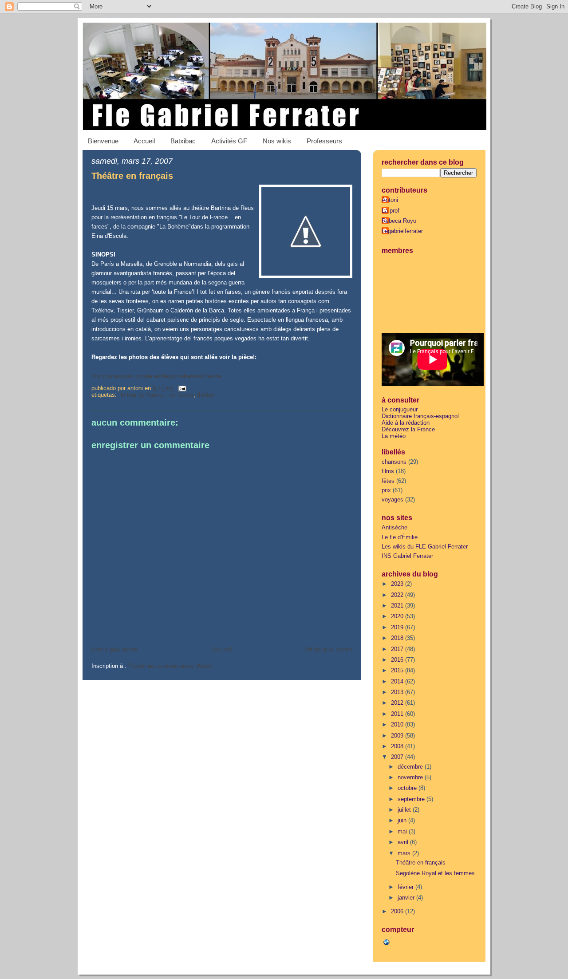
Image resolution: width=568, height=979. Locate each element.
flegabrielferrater (402, 231)
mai (403, 831)
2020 (398, 616)
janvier (407, 897)
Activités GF (229, 141)
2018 (398, 638)
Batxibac (183, 141)
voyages (392, 499)
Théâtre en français (132, 176)
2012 (398, 702)
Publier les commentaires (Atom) (170, 666)
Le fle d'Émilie (400, 537)
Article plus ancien (328, 649)
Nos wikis (277, 141)
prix (386, 490)
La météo (394, 436)
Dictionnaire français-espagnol (420, 416)
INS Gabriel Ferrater (407, 556)
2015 (398, 670)
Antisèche (394, 527)
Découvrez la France (408, 429)
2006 (398, 911)
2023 (398, 583)
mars (405, 853)
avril (404, 842)
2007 (398, 757)
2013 (398, 692)
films (388, 471)
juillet (405, 809)
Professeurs (324, 141)
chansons (394, 461)
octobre (408, 788)
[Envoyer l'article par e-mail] (180, 388)
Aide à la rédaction (406, 422)
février (406, 887)
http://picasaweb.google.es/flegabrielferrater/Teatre (156, 376)
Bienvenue (103, 141)
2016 (398, 659)
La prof (390, 210)
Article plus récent (114, 649)
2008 (398, 746)
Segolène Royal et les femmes (435, 873)
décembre (411, 766)
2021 (398, 605)
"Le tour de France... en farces (155, 394)
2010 (398, 724)
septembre (412, 799)
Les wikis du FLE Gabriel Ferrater (425, 546)
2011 (398, 714)
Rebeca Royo (399, 220)
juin (403, 820)
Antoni (390, 200)
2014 (398, 681)
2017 (398, 649)
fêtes (388, 481)
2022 (398, 595)
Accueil (144, 141)
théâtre (206, 394)
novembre (411, 777)
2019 (398, 627)
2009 (398, 735)
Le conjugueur (400, 409)
